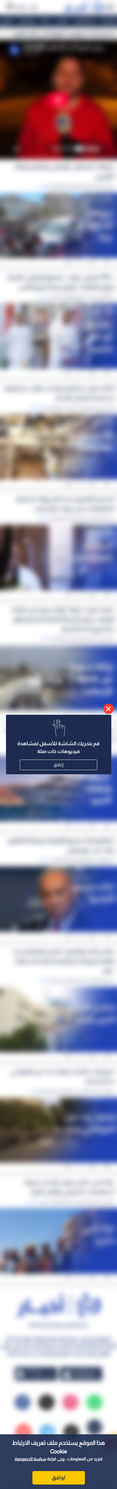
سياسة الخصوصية (30, 1458)
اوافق (58, 1478)
